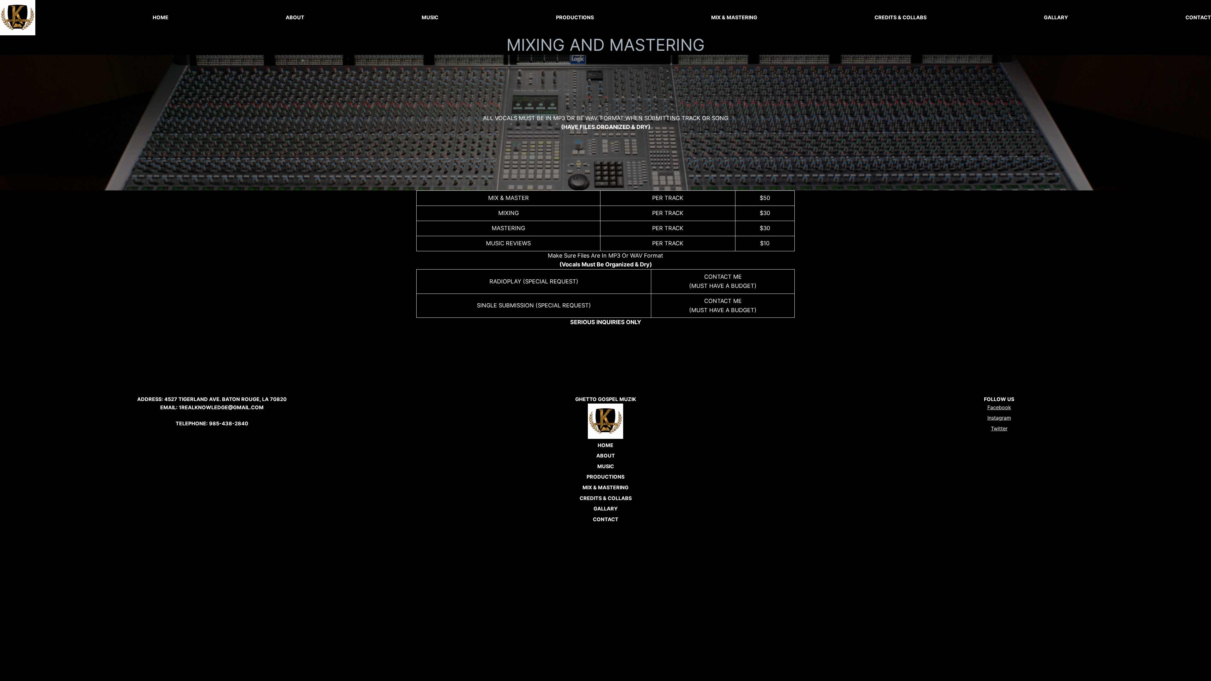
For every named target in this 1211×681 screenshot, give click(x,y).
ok (1008, 407)
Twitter (999, 428)
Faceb (994, 407)
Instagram (999, 418)
